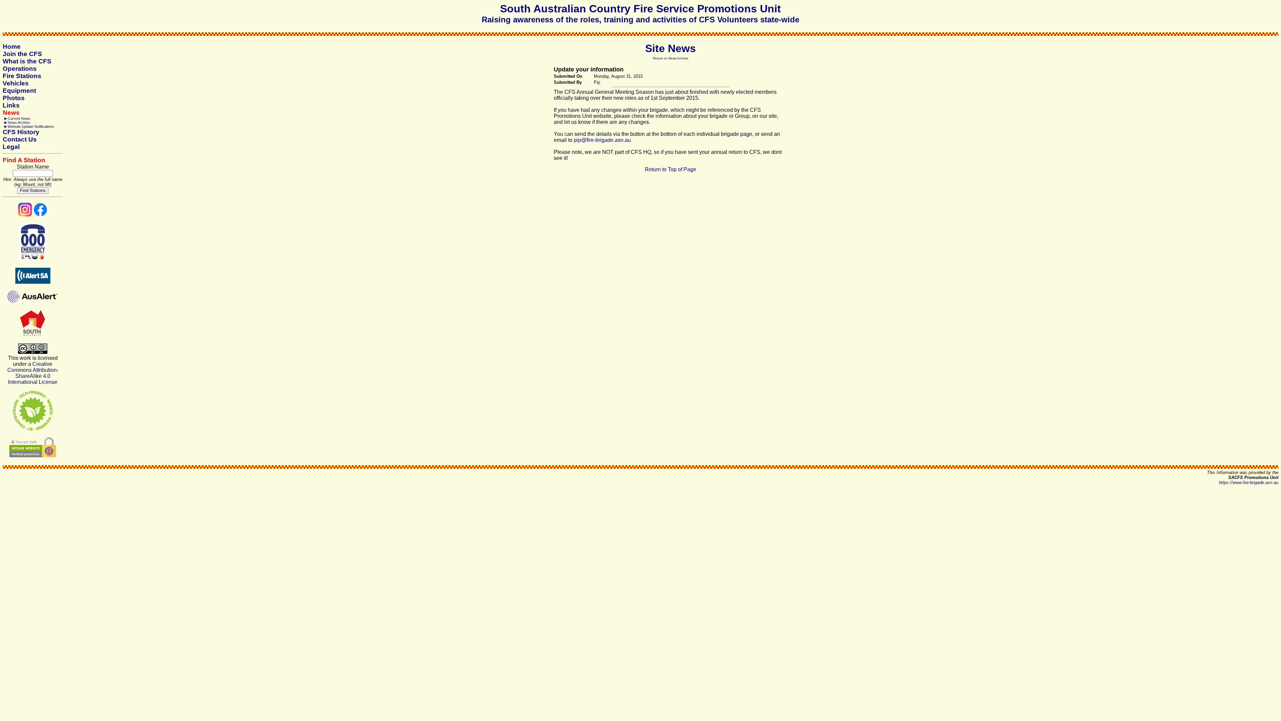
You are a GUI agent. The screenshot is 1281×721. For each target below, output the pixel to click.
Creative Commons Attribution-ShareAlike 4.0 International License (32, 373)
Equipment (19, 90)
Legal (11, 146)
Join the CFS (22, 53)
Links (11, 105)
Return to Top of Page (670, 169)
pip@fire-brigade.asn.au (602, 140)
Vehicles (16, 83)
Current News (19, 118)
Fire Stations (22, 75)
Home (12, 46)
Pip (597, 82)
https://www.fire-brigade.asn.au (1248, 482)
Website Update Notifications (31, 127)
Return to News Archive (671, 58)
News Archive (19, 123)
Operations (20, 68)
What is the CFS (27, 61)
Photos (14, 97)
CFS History (21, 132)
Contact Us (20, 139)
